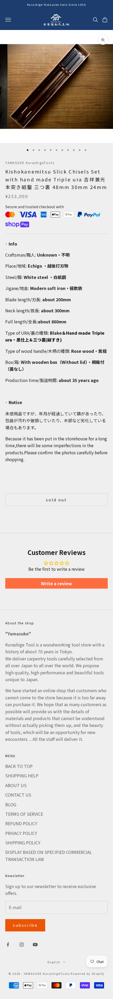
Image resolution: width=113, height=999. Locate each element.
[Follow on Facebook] (8, 944)
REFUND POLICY (21, 823)
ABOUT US (16, 785)
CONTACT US (18, 795)
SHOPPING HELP (21, 775)
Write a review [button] (56, 583)
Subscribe (25, 925)
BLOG (10, 804)
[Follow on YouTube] (35, 944)
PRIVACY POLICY (21, 833)
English (54, 962)
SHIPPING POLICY (22, 842)
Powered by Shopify (88, 973)
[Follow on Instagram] (21, 944)
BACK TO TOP (19, 766)
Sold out (56, 499)
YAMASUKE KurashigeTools (29, 162)
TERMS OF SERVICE (24, 814)
